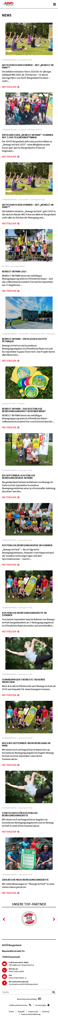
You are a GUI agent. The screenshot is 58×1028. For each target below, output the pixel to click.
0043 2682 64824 (16, 971)
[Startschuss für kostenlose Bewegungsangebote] (29, 786)
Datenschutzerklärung (30, 1014)
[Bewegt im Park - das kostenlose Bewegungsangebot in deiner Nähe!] (29, 382)
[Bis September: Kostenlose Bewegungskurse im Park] (29, 449)
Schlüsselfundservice (18, 1005)
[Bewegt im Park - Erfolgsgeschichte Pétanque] (29, 312)
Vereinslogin (40, 1005)
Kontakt (21, 1011)
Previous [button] (4, 919)
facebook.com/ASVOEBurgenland (23, 984)
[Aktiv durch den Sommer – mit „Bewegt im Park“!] (29, 38)
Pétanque (51, 334)
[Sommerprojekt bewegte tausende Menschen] (29, 653)
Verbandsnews (9, 60)
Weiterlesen (9, 87)
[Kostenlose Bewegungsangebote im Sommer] (29, 586)
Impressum (33, 1011)
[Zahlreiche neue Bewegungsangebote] (29, 853)
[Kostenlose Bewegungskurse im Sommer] (29, 519)
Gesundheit (24, 199)
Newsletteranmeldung (27, 999)
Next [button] (54, 919)
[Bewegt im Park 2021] (29, 245)
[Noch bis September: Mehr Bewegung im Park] (29, 716)
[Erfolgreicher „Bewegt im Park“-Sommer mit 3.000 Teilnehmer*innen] (29, 108)
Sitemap (45, 1011)
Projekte (22, 130)
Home (11, 1011)
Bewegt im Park (25, 60)
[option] (29, 918)
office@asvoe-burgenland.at (21, 965)
